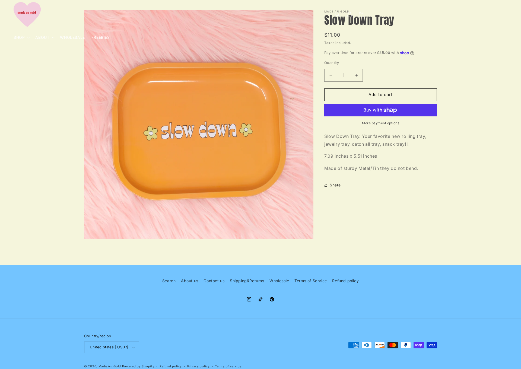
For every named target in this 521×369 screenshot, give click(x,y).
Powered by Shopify (138, 366)
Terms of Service (310, 280)
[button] (21, 37)
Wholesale (279, 280)
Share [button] (335, 185)
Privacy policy (198, 366)
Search (169, 280)
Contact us (214, 280)
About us (189, 280)
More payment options (380, 123)
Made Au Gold (110, 366)
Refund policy (345, 280)
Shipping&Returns (247, 280)
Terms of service (228, 366)
